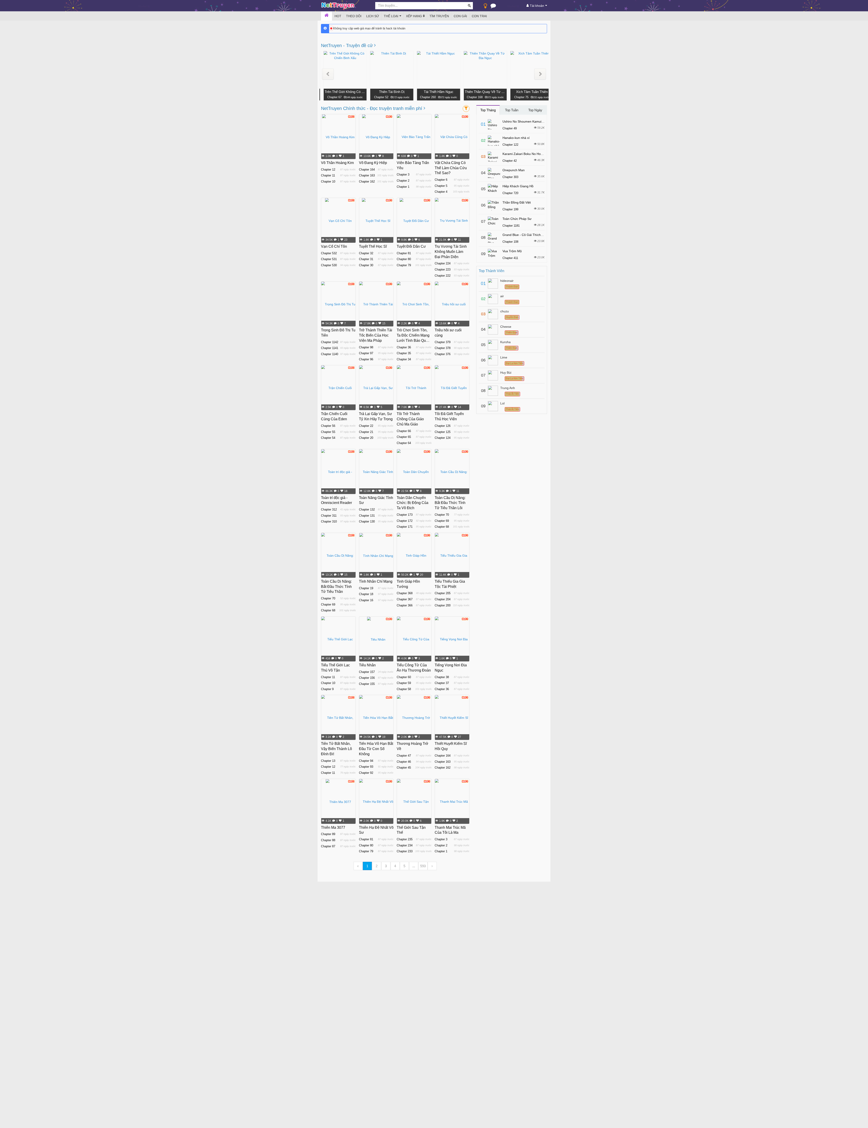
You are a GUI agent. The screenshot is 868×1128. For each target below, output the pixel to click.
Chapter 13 (328, 760)
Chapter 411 (510, 258)
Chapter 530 (329, 265)
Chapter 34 (404, 359)
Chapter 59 (404, 683)
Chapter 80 (404, 259)
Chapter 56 (328, 425)
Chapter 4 (441, 191)
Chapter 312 (329, 509)
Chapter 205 (443, 593)
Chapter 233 (405, 851)
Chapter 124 (443, 437)
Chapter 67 (330, 97)
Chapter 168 (471, 97)
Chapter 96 (366, 359)
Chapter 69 (442, 520)
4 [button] (395, 866)
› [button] (432, 866)
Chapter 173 (405, 514)
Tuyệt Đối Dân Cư (411, 246)
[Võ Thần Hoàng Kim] (338, 137)
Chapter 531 (329, 259)
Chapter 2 (403, 180)
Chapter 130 (367, 521)
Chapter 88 (328, 840)
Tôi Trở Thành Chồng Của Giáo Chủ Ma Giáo (410, 419)
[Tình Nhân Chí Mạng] (376, 555)
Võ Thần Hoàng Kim (337, 163)
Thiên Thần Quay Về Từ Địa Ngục (481, 92)
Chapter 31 (366, 259)
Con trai (479, 16)
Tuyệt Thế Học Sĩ (373, 246)
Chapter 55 (328, 432)
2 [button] (376, 866)
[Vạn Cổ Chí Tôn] (338, 220)
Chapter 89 (328, 834)
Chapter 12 (328, 169)
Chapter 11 (328, 175)
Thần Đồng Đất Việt (516, 202)
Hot (338, 16)
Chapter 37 (442, 683)
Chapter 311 (329, 515)
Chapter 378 (443, 348)
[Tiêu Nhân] (376, 639)
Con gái (460, 16)
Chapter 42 (509, 160)
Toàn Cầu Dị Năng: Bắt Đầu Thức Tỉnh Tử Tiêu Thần (336, 586)
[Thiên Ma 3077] (338, 801)
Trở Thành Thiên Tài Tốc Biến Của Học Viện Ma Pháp (375, 335)
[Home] (326, 16)
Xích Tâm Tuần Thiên (528, 92)
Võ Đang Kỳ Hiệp (373, 163)
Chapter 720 (510, 193)
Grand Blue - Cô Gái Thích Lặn (524, 235)
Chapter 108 (510, 241)
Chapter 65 (404, 437)
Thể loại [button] (391, 16)
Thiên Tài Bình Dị (388, 92)
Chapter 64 (404, 443)
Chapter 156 (367, 677)
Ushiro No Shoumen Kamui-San (525, 121)
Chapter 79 (404, 265)
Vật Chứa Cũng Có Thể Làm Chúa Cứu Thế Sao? (451, 168)
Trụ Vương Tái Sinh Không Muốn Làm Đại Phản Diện (451, 252)
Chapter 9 (327, 689)
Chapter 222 (443, 275)
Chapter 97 (366, 353)
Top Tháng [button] (488, 110)
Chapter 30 (366, 265)
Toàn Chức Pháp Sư (516, 219)
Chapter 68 (442, 526)
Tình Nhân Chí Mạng (375, 581)
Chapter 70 (442, 514)
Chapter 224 (443, 263)
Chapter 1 (403, 186)
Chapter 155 (367, 684)
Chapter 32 (366, 253)
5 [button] (404, 866)
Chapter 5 (441, 186)
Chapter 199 (510, 209)
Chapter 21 (366, 432)
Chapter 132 (367, 509)
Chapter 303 (510, 177)
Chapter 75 (517, 97)
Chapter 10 (328, 181)
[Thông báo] (493, 7)
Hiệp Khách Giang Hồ (517, 186)
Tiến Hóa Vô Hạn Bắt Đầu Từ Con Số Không (376, 749)
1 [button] (367, 866)
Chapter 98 (366, 347)
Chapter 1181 (511, 225)
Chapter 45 (404, 767)
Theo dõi (353, 16)
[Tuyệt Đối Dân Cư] (414, 220)
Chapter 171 (405, 526)
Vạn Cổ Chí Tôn (334, 246)
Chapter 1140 (329, 354)
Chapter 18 (366, 594)
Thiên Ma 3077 (333, 827)
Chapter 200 (443, 605)
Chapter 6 (441, 179)
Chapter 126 (443, 425)
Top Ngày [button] (535, 110)
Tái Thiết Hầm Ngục (434, 92)
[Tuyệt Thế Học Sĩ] (376, 220)
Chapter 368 (405, 593)
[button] (328, 74)
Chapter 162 (367, 181)
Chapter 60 (404, 677)
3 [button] (386, 866)
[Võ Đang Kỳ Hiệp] (376, 137)
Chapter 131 (367, 515)
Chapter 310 (329, 521)
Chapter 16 (366, 600)
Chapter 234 (405, 845)
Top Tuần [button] (511, 110)
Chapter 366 (405, 605)
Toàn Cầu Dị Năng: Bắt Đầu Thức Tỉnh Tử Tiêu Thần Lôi (450, 503)
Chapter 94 (366, 760)
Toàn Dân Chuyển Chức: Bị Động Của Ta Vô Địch (412, 503)
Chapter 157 (367, 672)
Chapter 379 (443, 342)
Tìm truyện (439, 16)
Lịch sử (372, 16)
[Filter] (466, 108)
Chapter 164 (367, 169)
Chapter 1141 (329, 348)
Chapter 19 (366, 588)
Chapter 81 (404, 253)
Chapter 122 (510, 144)
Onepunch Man (513, 170)
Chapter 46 (404, 761)
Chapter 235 (405, 839)
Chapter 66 (404, 431)
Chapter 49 (509, 128)
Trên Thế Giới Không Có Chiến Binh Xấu (341, 92)
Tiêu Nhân (367, 665)
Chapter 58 (404, 689)
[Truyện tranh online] (344, 6)
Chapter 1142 (329, 342)
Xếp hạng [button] (414, 16)
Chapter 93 (366, 766)
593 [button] (423, 866)
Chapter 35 (404, 353)
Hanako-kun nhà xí (516, 138)
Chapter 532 (329, 253)
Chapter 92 (366, 772)
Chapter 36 (404, 347)
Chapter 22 (366, 425)
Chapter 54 (328, 437)
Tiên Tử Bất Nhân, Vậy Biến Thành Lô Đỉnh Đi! (336, 749)
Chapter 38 (442, 677)
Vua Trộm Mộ (512, 251)
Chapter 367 (405, 599)
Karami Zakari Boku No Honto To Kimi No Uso (535, 154)
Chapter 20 (366, 437)
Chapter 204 (443, 599)
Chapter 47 (404, 755)
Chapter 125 (443, 432)
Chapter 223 (443, 269)
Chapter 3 (403, 174)
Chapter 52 (377, 97)
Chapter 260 (424, 97)
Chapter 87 (328, 846)
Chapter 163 (367, 175)
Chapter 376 (443, 354)
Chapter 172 (405, 520)
